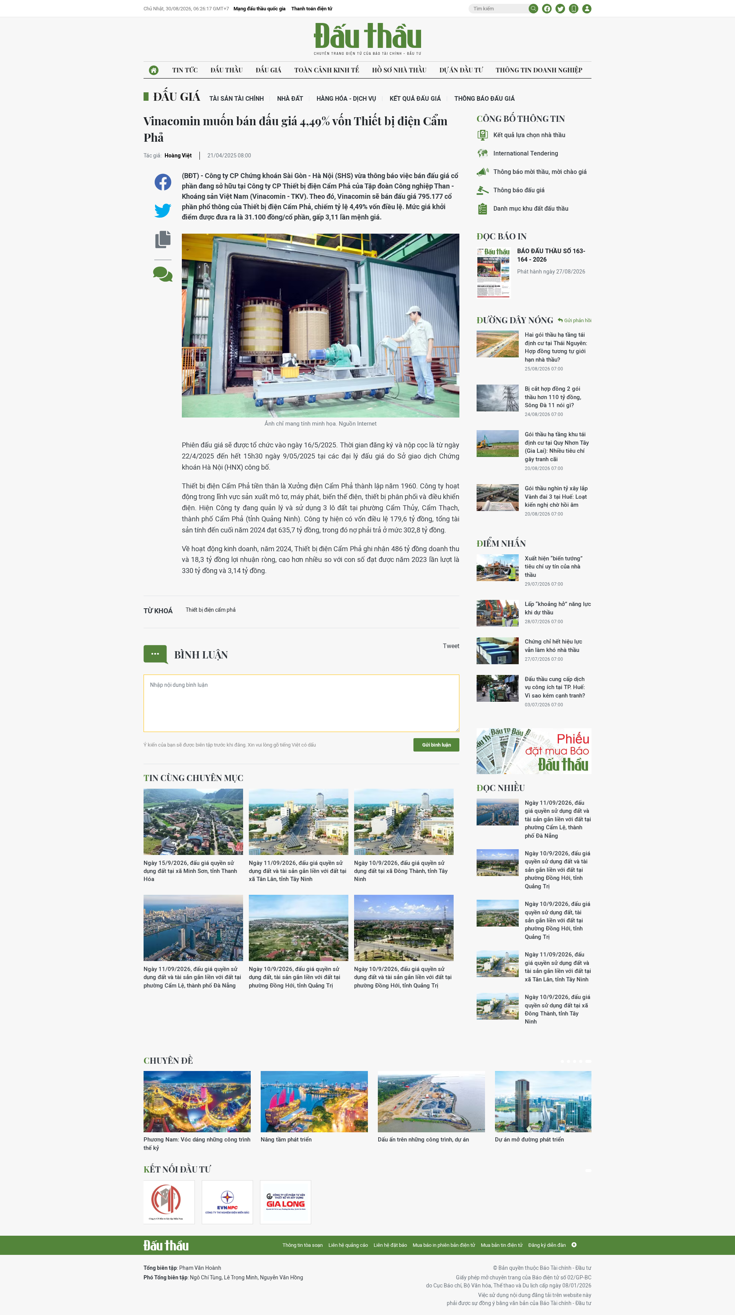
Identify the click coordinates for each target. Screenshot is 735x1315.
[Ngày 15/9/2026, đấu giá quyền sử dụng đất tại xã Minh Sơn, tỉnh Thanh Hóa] (193, 822)
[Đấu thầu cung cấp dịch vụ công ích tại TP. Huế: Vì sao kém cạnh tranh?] (498, 688)
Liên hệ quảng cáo (348, 1245)
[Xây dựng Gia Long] (285, 1202)
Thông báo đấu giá (484, 98)
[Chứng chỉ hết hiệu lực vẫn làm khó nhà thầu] (498, 650)
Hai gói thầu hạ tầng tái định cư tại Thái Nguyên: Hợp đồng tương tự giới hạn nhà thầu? (556, 346)
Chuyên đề (168, 1060)
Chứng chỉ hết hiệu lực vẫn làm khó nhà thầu (553, 645)
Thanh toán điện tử (311, 8)
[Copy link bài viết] (163, 239)
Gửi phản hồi (577, 320)
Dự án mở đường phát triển (529, 1139)
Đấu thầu (227, 70)
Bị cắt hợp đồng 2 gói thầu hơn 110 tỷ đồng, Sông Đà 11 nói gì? (553, 396)
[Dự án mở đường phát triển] (548, 1101)
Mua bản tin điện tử (502, 1245)
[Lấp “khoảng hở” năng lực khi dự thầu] (498, 613)
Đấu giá (268, 70)
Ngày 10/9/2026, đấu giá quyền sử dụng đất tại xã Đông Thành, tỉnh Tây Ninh (401, 871)
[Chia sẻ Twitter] (560, 8)
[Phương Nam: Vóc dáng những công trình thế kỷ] (197, 1101)
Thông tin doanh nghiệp (539, 70)
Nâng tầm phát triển (286, 1139)
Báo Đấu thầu (367, 39)
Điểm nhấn (501, 543)
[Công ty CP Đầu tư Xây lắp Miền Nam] (166, 1202)
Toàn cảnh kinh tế (326, 70)
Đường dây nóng (515, 320)
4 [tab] (580, 1061)
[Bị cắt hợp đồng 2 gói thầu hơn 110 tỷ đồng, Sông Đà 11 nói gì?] (498, 398)
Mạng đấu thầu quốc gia (260, 8)
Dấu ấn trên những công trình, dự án (423, 1139)
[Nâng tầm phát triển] (314, 1101)
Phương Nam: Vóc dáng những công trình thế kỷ (197, 1143)
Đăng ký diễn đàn (547, 1245)
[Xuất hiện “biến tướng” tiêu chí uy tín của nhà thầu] (498, 567)
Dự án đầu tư (461, 70)
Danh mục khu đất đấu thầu (530, 208)
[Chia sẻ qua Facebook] (163, 182)
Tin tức (185, 70)
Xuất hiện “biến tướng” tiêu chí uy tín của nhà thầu (554, 566)
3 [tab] (574, 1061)
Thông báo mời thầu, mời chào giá (540, 171)
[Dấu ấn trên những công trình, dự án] (431, 1101)
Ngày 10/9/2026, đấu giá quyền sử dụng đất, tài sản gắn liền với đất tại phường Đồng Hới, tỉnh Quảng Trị (294, 977)
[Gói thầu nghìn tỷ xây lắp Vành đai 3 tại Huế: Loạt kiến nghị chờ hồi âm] (498, 497)
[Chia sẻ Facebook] (547, 8)
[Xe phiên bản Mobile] (573, 8)
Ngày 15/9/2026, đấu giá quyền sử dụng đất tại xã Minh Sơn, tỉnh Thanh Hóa (190, 871)
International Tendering (525, 153)
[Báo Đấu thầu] (166, 1245)
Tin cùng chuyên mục (193, 777)
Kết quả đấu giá (415, 98)
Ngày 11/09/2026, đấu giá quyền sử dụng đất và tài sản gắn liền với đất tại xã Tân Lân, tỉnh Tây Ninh (297, 871)
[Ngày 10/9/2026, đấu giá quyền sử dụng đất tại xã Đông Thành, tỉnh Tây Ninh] (404, 822)
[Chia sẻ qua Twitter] (163, 210)
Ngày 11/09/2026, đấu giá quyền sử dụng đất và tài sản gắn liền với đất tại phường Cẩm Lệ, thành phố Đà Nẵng (192, 977)
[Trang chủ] (153, 70)
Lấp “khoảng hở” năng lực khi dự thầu (558, 608)
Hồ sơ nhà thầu (399, 70)
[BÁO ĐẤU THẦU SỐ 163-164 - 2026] (494, 273)
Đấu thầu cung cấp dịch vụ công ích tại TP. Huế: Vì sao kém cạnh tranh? (555, 687)
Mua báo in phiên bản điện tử (444, 1245)
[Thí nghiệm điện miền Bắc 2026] (227, 1202)
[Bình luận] (163, 268)
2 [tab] (568, 1061)
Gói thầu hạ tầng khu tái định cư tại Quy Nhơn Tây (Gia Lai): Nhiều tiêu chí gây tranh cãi (557, 446)
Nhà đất (290, 98)
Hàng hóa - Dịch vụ (346, 98)
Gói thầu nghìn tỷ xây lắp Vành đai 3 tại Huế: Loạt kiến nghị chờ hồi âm (556, 496)
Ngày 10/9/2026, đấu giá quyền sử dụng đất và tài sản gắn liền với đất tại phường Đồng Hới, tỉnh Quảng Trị (403, 977)
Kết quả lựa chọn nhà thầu (529, 135)
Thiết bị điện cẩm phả (211, 610)
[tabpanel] (197, 1111)
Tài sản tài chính (236, 98)
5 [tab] (588, 1061)
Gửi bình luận (436, 745)
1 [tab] (562, 1061)
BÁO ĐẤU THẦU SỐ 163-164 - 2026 (551, 255)
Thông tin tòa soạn (303, 1245)
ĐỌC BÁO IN (502, 236)
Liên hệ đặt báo (390, 1245)
